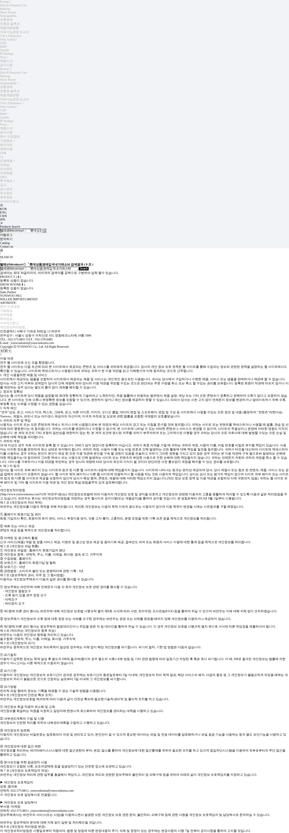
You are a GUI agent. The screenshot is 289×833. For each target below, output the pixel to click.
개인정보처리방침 (12, 327)
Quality (4, 50)
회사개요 (6, 144)
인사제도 (6, 169)
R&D (3, 46)
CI (1, 157)
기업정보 (7, 140)
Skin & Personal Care (13, 5)
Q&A (3, 177)
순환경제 (6, 19)
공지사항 (6, 65)
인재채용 (7, 160)
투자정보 (7, 180)
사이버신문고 (9, 201)
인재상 (4, 164)
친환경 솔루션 (10, 23)
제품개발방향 (9, 28)
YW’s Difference (10, 36)
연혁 (3, 153)
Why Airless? (8, 39)
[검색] (44, 230)
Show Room (8, 12)
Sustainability (8, 16)
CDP (3, 43)
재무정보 (6, 197)
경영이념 (6, 149)
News (3, 57)
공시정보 (6, 189)
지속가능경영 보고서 (14, 32)
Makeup (5, 8)
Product (5, 1)
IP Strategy (7, 53)
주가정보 (6, 193)
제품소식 (6, 61)
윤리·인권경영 (10, 136)
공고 (3, 185)
